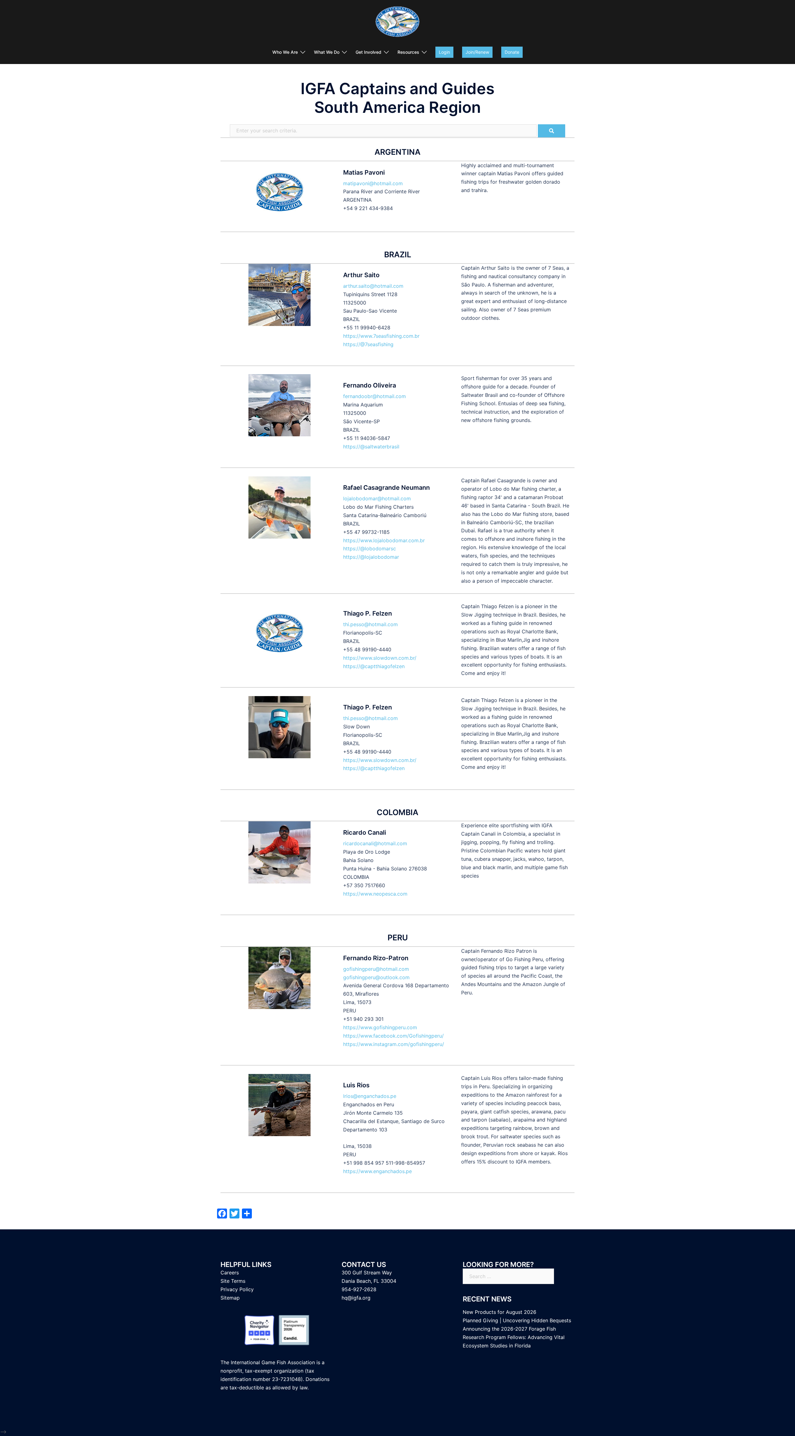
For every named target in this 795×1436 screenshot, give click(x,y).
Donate (512, 52)
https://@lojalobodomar (371, 557)
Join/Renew (477, 52)
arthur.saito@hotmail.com (373, 286)
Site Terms (232, 1281)
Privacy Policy (237, 1289)
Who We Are (285, 52)
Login (444, 52)
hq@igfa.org (356, 1298)
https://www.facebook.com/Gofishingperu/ (393, 1036)
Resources (408, 52)
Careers (229, 1272)
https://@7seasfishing (368, 344)
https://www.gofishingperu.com (380, 1027)
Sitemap (230, 1298)
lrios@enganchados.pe (369, 1096)
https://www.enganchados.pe (377, 1171)
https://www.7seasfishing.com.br (381, 336)
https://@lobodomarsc (369, 548)
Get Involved (368, 52)
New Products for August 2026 (499, 1312)
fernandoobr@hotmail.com (374, 396)
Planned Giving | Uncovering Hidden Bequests (517, 1320)
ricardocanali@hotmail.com (375, 843)
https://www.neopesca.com (375, 894)
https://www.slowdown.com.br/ (379, 658)
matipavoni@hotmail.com (373, 183)
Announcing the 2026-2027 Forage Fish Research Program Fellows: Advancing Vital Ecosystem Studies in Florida (514, 1337)
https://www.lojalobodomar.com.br (384, 540)
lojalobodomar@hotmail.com (377, 498)
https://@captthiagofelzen (374, 666)
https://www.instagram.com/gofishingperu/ (393, 1044)
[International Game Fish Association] (397, 24)
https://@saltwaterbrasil (371, 446)
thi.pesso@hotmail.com (370, 624)
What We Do (326, 52)
